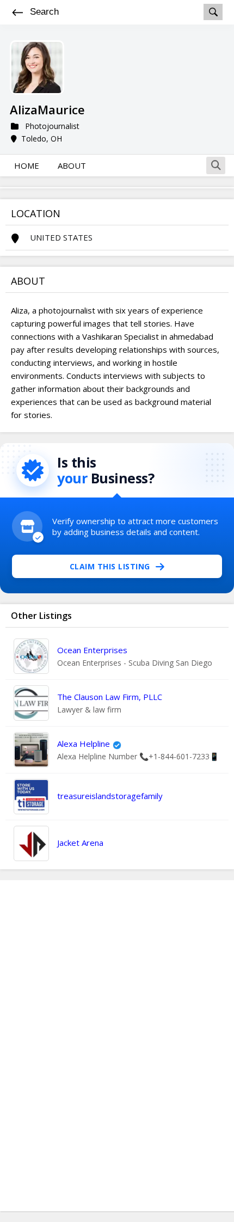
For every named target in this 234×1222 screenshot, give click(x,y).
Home (26, 165)
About (72, 165)
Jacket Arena (80, 842)
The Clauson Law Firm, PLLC (109, 696)
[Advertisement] (117, 1045)
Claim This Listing (110, 566)
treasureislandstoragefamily (110, 795)
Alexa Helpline (83, 743)
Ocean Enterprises (92, 649)
